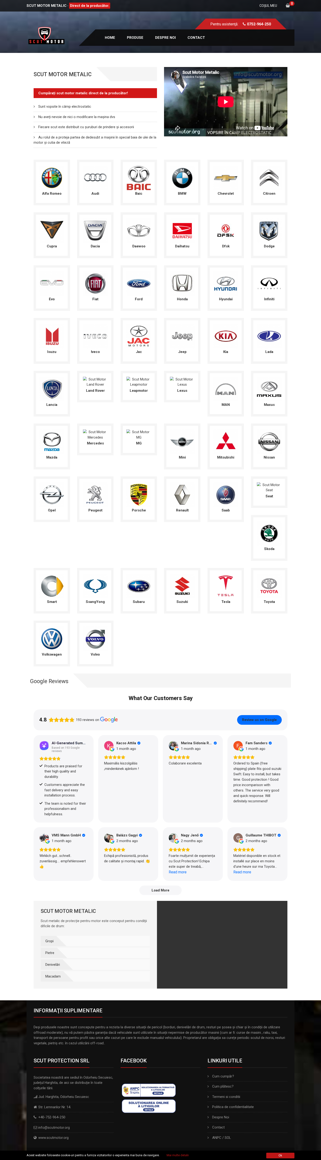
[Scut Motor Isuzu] (51, 336)
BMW (182, 193)
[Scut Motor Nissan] (269, 441)
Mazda (51, 457)
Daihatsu (182, 246)
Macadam (53, 976)
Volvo (95, 654)
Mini (182, 457)
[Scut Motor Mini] (182, 441)
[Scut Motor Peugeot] (95, 494)
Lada (269, 352)
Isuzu (51, 352)
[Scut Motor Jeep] (182, 336)
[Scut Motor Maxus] (269, 389)
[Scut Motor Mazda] (51, 441)
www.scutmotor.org (53, 1138)
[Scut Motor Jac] (138, 336)
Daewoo (138, 246)
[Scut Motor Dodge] (269, 230)
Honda (182, 299)
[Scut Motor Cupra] (51, 230)
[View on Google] (109, 745)
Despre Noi (220, 1117)
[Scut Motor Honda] (182, 283)
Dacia (95, 246)
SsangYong (95, 602)
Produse (135, 38)
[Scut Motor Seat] (269, 487)
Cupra (52, 246)
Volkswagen (52, 654)
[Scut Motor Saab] (225, 494)
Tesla (225, 602)
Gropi (49, 941)
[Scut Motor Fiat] (95, 283)
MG (139, 443)
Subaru (139, 602)
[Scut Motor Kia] (225, 336)
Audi (95, 193)
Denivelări (52, 964)
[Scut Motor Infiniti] (269, 283)
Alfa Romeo (52, 193)
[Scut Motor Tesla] (225, 586)
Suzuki (182, 602)
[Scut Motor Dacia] (95, 230)
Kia (225, 352)
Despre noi (165, 38)
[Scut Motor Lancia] (51, 389)
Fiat (95, 299)
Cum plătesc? (223, 1086)
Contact (196, 38)
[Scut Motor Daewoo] (138, 230)
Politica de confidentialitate (233, 1107)
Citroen (269, 193)
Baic (138, 193)
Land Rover (95, 390)
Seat (269, 496)
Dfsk (226, 246)
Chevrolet (226, 193)
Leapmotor (139, 390)
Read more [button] (178, 872)
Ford (139, 299)
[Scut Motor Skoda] (269, 533)
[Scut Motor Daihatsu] (182, 230)
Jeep (182, 352)
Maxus (269, 405)
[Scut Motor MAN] (225, 389)
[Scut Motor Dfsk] (225, 230)
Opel (52, 510)
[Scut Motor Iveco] (95, 336)
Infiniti (269, 299)
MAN (226, 405)
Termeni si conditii (226, 1097)
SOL (228, 1138)
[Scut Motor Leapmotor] (138, 382)
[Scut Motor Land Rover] (95, 382)
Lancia (51, 405)
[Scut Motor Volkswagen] (51, 638)
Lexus (182, 390)
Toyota (269, 602)
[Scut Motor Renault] (182, 494)
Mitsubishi (225, 457)
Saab (226, 510)
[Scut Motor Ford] (138, 283)
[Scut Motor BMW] (182, 177)
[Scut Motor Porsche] (138, 494)
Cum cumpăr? (223, 1076)
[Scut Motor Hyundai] (225, 283)
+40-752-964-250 (51, 1117)
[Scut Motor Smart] (51, 586)
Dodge (269, 246)
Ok (280, 1155)
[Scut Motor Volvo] (95, 638)
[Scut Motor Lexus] (182, 382)
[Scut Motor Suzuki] (182, 586)
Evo (52, 299)
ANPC (216, 1138)
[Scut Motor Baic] (138, 177)
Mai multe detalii (178, 1155)
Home (110, 38)
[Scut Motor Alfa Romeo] (51, 177)
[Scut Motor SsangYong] (95, 586)
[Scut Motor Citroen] (269, 177)
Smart (52, 602)
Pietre (49, 953)
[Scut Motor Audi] (95, 177)
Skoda (269, 549)
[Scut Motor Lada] (269, 336)
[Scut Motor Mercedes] (95, 434)
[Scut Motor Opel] (51, 494)
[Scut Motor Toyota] (269, 586)
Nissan (269, 457)
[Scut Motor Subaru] (138, 586)
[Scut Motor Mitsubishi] (225, 441)
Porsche (139, 510)
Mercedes (95, 443)
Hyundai (226, 299)
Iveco (95, 352)
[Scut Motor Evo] (51, 283)
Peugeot (95, 510)
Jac (139, 352)
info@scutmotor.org (54, 1127)
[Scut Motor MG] (138, 434)
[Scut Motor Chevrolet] (225, 177)
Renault (182, 510)
